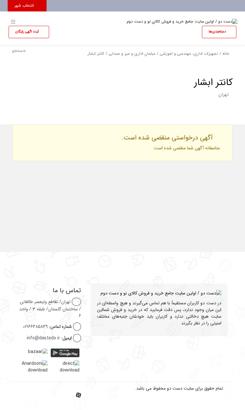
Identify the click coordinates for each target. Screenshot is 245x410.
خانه (225, 54)
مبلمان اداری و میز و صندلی (131, 54)
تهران (223, 94)
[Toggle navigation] (231, 4)
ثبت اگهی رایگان (27, 31)
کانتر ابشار (213, 82)
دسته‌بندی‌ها (218, 31)
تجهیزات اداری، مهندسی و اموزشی (189, 54)
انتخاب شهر (24, 5)
